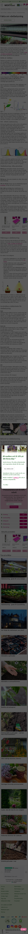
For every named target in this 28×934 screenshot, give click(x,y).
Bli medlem (8, 469)
